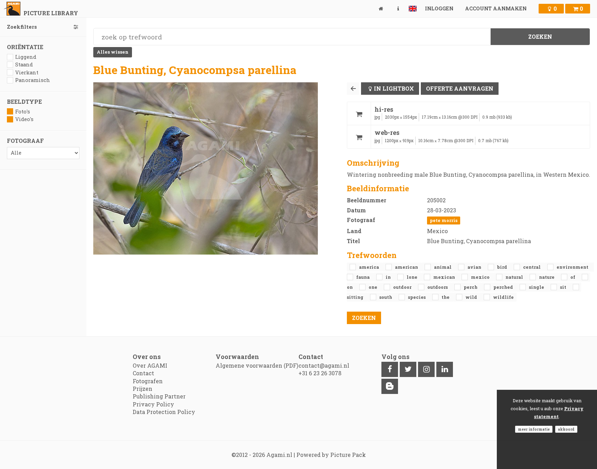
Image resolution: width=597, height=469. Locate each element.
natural (514, 277)
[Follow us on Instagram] (426, 369)
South (386, 297)
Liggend (25, 57)
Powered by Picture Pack (331, 454)
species (417, 297)
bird (502, 267)
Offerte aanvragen (459, 88)
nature (547, 277)
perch (471, 287)
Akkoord (566, 429)
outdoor (403, 287)
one (373, 287)
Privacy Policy (153, 404)
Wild (471, 297)
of (573, 277)
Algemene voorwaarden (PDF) (257, 365)
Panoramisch (32, 80)
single (537, 287)
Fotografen (148, 381)
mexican (444, 277)
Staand (24, 64)
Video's (24, 119)
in (389, 277)
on (350, 287)
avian (474, 267)
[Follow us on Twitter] (408, 369)
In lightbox (394, 88)
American (407, 267)
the (446, 297)
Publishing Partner (159, 396)
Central (532, 267)
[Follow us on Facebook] (389, 369)
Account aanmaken (496, 8)
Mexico (481, 277)
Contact (143, 373)
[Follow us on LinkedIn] (444, 369)
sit (563, 287)
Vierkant (26, 72)
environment (572, 267)
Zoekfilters (22, 27)
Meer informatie (534, 429)
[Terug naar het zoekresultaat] (353, 88)
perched (503, 287)
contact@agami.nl (323, 365)
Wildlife (503, 297)
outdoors (438, 287)
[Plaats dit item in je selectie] (359, 113)
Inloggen (439, 8)
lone (412, 277)
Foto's (22, 111)
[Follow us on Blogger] (389, 386)
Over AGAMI (150, 365)
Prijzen (142, 388)
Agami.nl (279, 454)
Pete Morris (443, 220)
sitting (355, 297)
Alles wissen (113, 52)
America (369, 267)
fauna (363, 277)
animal (443, 267)
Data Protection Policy (164, 411)
